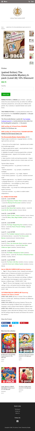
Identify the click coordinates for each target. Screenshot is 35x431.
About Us (18, 413)
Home (2, 27)
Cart (32, 1)
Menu (5, 1)
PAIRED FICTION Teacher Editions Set (11, 133)
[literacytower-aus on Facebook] (18, 421)
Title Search (17, 409)
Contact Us (17, 411)
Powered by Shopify (26, 427)
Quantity (3, 86)
